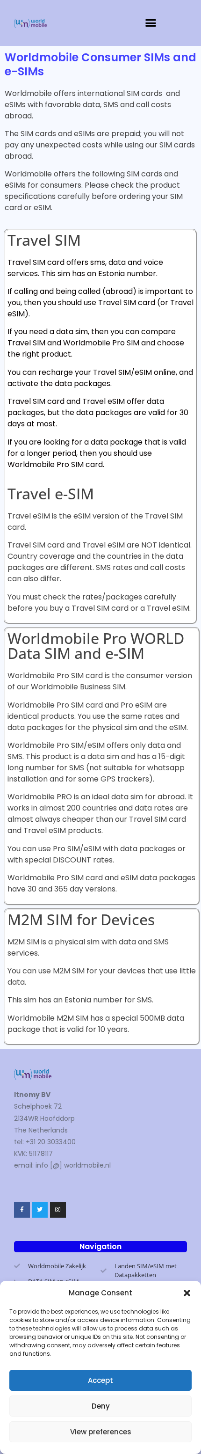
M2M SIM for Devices (81, 919)
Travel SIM (44, 240)
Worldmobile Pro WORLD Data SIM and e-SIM (95, 645)
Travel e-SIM (50, 493)
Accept (100, 1380)
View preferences (100, 1432)
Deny (101, 1406)
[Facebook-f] (22, 1210)
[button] (187, 1293)
